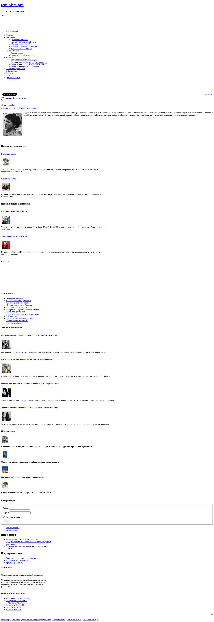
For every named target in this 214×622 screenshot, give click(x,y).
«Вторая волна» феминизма (17, 560)
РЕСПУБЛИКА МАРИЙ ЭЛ (14, 211)
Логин (5, 508)
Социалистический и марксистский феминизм (22, 575)
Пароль (6, 513)
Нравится (208, 94)
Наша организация (90, 620)
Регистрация (11, 530)
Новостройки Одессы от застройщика (22, 539)
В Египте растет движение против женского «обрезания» (26, 359)
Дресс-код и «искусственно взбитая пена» (23, 558)
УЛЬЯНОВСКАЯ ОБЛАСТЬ (14, 236)
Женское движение (9, 108)
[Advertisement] (107, 22)
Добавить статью (28, 620)
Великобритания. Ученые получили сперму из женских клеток (29, 335)
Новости (16, 98)
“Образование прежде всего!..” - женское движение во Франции (29, 407)
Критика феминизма (14, 562)
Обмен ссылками (74, 620)
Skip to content (12, 31)
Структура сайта (44, 620)
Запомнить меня (13, 517)
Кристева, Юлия (8, 179)
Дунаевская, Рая (8, 105)
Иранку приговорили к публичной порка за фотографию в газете (30, 383)
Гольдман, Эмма (8, 154)
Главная (8, 98)
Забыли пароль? (12, 528)
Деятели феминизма (27, 108)
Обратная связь (59, 620)
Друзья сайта (14, 620)
